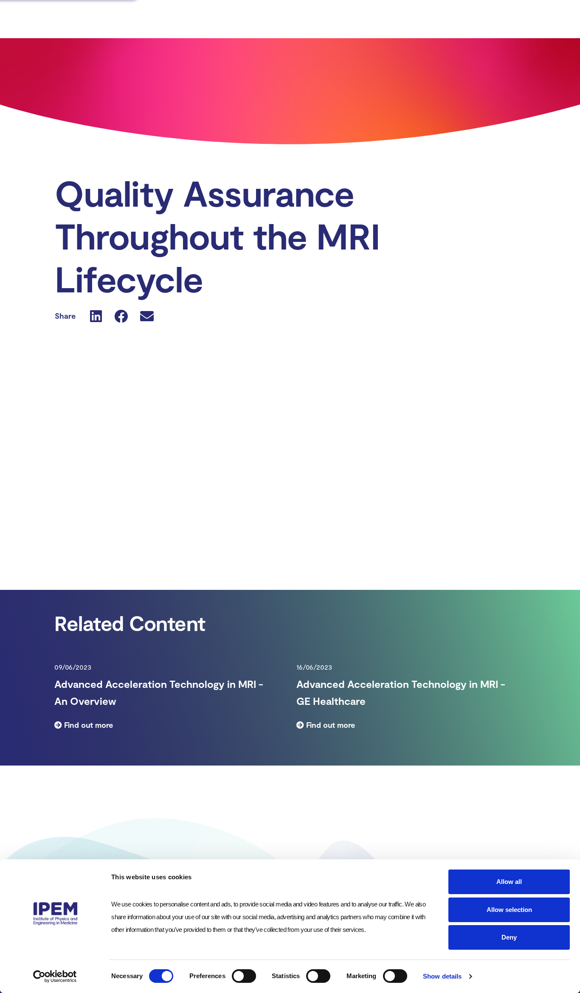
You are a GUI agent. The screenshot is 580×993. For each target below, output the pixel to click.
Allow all (509, 881)
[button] (96, 316)
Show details (442, 976)
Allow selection (509, 909)
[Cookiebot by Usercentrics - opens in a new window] (55, 976)
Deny (509, 937)
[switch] (244, 976)
